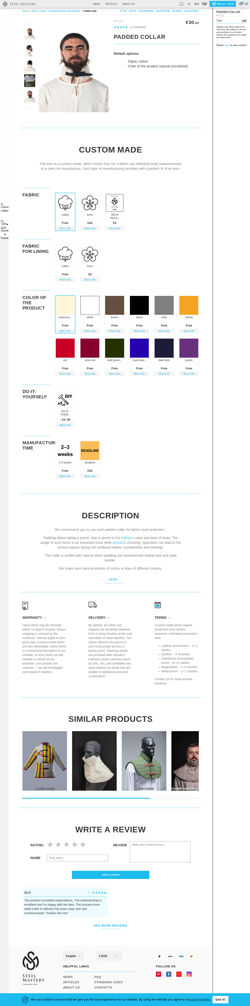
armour (118, 542)
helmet (126, 538)
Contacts (103, 987)
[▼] (4, 207)
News (96, 4)
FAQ (97, 977)
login (226, 45)
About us (128, 4)
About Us (71, 987)
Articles (111, 4)
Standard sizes (108, 982)
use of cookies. (200, 999)
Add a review (110, 874)
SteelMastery (19, 4)
